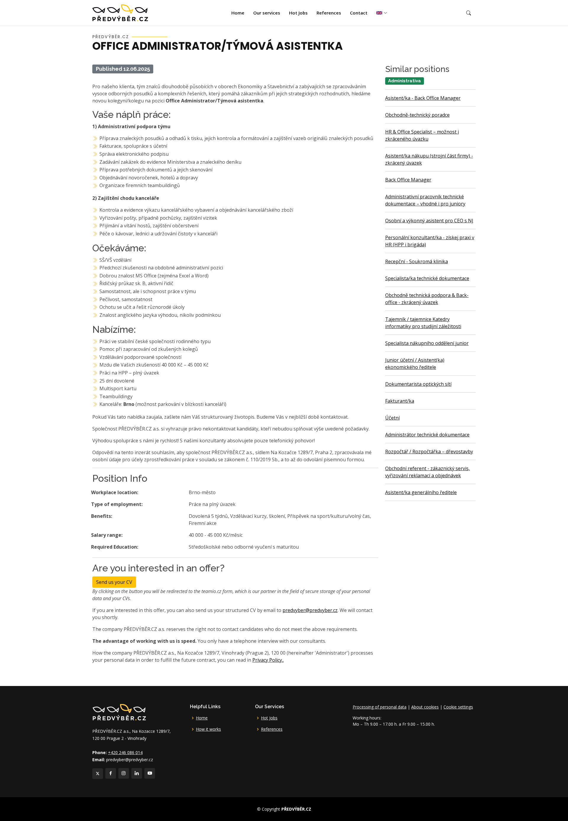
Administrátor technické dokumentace (427, 434)
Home (237, 13)
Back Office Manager (408, 179)
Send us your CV (114, 582)
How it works (208, 729)
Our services (266, 13)
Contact (358, 13)
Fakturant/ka (399, 401)
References (329, 13)
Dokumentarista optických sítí (418, 384)
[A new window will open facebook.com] (110, 773)
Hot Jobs (298, 13)
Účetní (392, 417)
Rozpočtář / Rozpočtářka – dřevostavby (429, 451)
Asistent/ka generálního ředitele (421, 492)
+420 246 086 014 (125, 752)
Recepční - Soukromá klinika (416, 261)
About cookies (425, 707)
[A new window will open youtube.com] (149, 773)
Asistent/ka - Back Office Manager (423, 98)
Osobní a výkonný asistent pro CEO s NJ (429, 220)
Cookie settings (458, 707)
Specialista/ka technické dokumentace (427, 278)
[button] (469, 13)
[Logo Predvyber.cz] (118, 711)
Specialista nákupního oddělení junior (427, 343)
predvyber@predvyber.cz (310, 610)
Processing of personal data (379, 707)
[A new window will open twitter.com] (97, 773)
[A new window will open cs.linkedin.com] (136, 773)
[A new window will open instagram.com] (123, 773)
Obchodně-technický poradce (417, 115)
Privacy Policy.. (268, 660)
